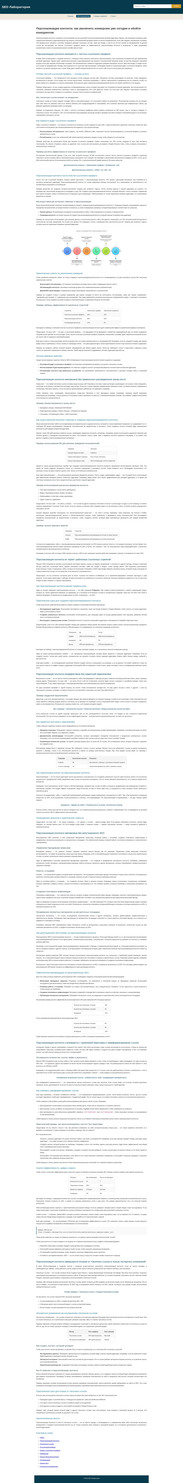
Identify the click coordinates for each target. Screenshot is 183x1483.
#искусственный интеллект (49, 1457)
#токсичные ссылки (47, 1444)
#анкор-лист (44, 1463)
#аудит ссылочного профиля (50, 1450)
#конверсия (44, 1453)
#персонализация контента (49, 1441)
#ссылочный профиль (48, 1447)
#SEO (42, 1437)
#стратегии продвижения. (49, 1466)
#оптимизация (45, 1460)
